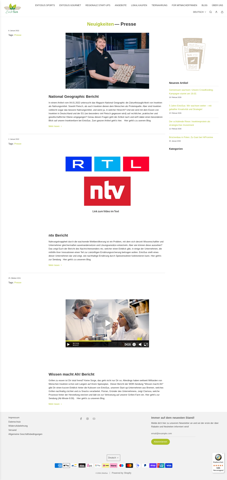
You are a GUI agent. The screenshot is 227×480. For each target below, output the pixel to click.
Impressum (13, 417)
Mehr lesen (54, 126)
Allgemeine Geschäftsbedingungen (25, 434)
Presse (17, 35)
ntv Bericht (58, 235)
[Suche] (210, 12)
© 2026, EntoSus (102, 473)
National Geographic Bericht (74, 96)
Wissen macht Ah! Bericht (71, 374)
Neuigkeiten (100, 24)
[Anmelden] (216, 12)
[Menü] (222, 454)
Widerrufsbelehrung (18, 426)
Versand (12, 430)
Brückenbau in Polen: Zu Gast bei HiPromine (191, 137)
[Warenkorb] (222, 12)
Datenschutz (14, 422)
